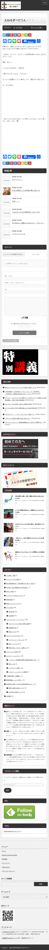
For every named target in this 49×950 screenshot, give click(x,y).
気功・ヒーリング (14, 644)
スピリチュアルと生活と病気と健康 (19, 623)
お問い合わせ (6, 867)
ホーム (4, 851)
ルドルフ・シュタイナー (13, 656)
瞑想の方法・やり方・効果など (18, 648)
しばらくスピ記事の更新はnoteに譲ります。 (18, 418)
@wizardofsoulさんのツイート (13, 831)
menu (45, 2)
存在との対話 (10, 591)
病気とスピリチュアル (12, 603)
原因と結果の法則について (16, 688)
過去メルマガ (12, 631)
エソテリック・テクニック (16, 640)
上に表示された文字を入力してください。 (24, 324)
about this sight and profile (9, 855)
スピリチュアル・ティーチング (15, 619)
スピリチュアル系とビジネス (14, 595)
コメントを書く (37, 27)
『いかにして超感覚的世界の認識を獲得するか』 (23, 660)
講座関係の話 (12, 627)
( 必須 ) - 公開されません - (14, 282)
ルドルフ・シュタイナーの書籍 (18, 672)
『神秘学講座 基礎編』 (13, 676)
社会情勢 (11, 615)
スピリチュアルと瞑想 (12, 579)
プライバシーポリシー (8, 871)
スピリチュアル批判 (12, 652)
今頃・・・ (16, 201)
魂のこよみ (12, 664)
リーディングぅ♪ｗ (18, 234)
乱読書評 (8, 696)
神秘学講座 (9, 599)
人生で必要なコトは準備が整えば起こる (26, 190)
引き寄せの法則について (16, 692)
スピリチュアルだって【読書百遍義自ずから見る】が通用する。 (24, 422)
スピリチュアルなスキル (13, 635)
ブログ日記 (19, 27)
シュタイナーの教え (14, 668)
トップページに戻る (11, 340)
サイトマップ (6, 863)
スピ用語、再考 (10, 575)
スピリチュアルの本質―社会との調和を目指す (18, 404)
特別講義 (4, 859)
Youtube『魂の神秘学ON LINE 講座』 (17, 587)
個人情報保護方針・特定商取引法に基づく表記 (20, 583)
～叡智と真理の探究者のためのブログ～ (19, 947)
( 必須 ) (8, 276)
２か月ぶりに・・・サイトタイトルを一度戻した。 (20, 414)
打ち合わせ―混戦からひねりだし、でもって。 (28, 223)
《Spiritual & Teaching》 (9, 931)
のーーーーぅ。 (17, 179)
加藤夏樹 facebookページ (9, 938)
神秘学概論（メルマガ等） (14, 680)
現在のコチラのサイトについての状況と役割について (20, 387)
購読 (7, 790)
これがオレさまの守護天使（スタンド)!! (26, 212)
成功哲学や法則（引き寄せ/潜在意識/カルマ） (19, 684)
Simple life (11, 611)
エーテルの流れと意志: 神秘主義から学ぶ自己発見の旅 (21, 408)
